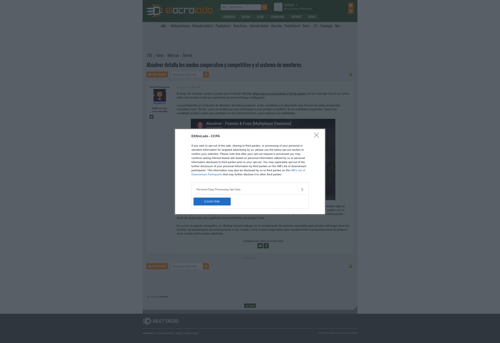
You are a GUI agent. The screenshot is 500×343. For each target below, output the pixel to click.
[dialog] (250, 171)
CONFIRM (212, 201)
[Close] (317, 136)
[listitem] (250, 189)
